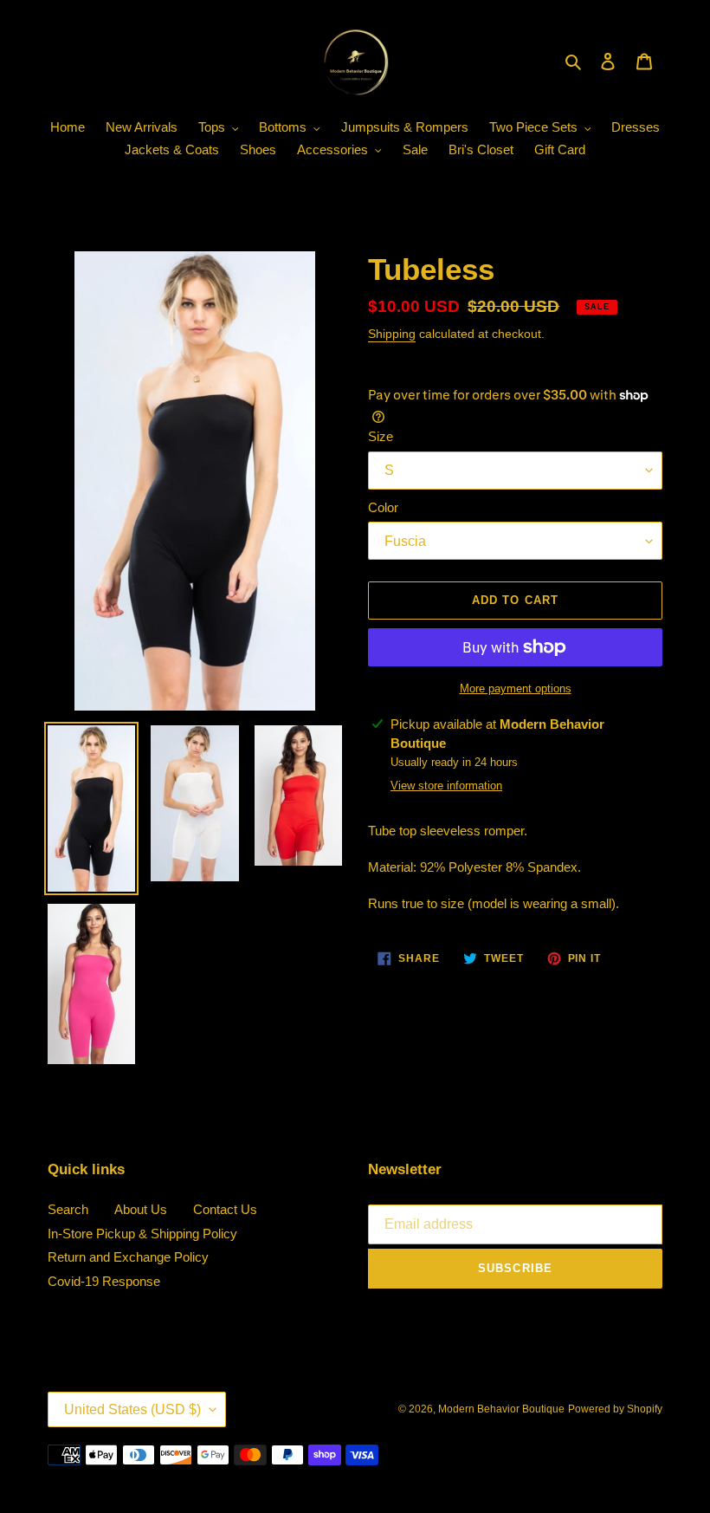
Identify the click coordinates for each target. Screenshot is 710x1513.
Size (380, 436)
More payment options (515, 688)
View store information (446, 785)
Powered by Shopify (615, 1409)
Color (383, 507)
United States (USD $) (132, 1409)
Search (68, 1209)
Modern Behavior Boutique (501, 1409)
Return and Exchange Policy (128, 1257)
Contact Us (225, 1209)
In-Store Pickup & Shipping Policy (142, 1233)
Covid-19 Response (104, 1281)
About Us (140, 1209)
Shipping (392, 334)
